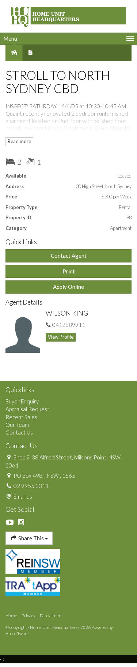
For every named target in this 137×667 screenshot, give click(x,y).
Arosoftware (17, 633)
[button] (68, 271)
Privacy (28, 615)
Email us (23, 496)
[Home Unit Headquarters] (68, 15)
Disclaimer (50, 615)
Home (11, 615)
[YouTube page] (10, 522)
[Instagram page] (21, 522)
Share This (31, 538)
